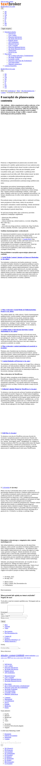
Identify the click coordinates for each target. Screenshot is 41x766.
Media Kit (8, 706)
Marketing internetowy (12, 639)
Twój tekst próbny (13, 62)
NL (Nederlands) (10, 753)
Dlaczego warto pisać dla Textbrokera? (20, 60)
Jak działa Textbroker (11, 689)
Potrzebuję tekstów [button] (10, 32)
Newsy (7, 702)
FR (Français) (9, 750)
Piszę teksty (8, 684)
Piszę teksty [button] (8, 54)
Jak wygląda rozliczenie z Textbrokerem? (20, 55)
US (6, 25)
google (37, 655)
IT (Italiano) (8, 757)
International (8, 699)
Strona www (4, 618)
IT (5, 20)
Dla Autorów (8, 631)
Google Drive (27, 239)
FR (5, 13)
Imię (2, 614)
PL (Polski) (8, 760)
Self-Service (12, 33)
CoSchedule (6, 487)
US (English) (8, 763)
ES (5, 18)
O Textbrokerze (9, 701)
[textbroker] (11, 5)
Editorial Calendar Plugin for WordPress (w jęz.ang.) (19, 389)
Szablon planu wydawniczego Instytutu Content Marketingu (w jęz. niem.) (17, 330)
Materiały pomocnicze (15, 64)
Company (7, 697)
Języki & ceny (12, 52)
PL (2, 8)
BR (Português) (9, 762)
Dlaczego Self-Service (15, 37)
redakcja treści (4, 657)
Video (6, 628)
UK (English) (9, 752)
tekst (12, 657)
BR (6, 23)
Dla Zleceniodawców (27, 91)
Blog (18, 91)
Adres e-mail (4, 616)
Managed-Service (13, 44)
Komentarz (4, 612)
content (20, 655)
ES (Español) (9, 755)
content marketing (30, 655)
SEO (9, 658)
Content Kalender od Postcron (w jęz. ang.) (16, 361)
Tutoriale (7, 626)
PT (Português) (9, 758)
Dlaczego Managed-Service (16, 47)
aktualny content (8, 655)
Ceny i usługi (12, 35)
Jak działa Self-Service (15, 38)
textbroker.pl (11, 91)
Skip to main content (7, 1)
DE (6, 11)
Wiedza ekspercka (11, 641)
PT (5, 22)
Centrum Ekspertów (11, 66)
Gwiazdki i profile (13, 59)
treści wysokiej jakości (18, 657)
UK (6, 15)
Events (7, 638)
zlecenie (29, 657)
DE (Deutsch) (9, 748)
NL (6, 17)
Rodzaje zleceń (13, 40)
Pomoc (7, 707)
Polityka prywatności (11, 735)
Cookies (7, 739)
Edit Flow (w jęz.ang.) (9, 433)
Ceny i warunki (13, 45)
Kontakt (7, 704)
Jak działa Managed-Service (16, 49)
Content (3, 92)
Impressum (8, 737)
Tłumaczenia (12, 50)
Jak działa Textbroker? (15, 57)
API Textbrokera (13, 42)
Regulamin (8, 734)
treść (25, 657)
